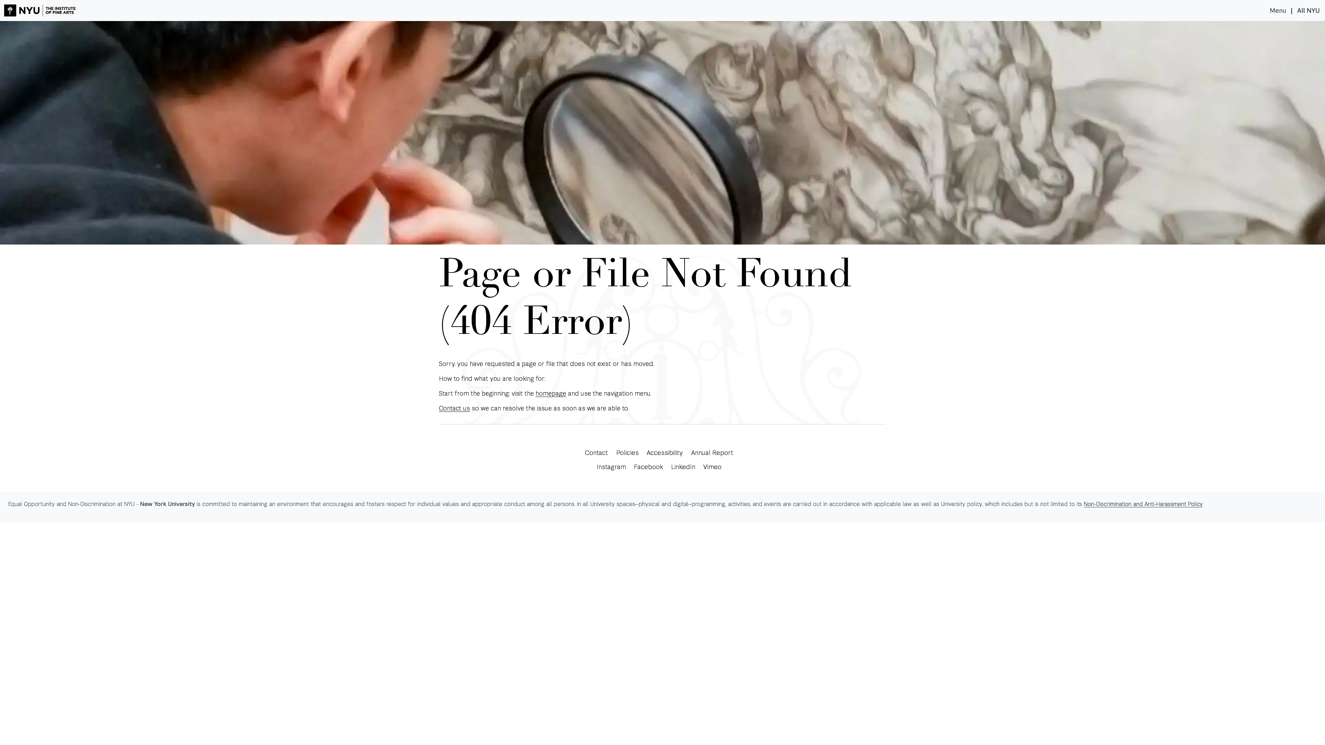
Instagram (611, 467)
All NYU (1308, 11)
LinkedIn (683, 467)
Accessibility (665, 453)
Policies (627, 453)
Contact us (454, 408)
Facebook (648, 467)
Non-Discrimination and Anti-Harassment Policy (1143, 504)
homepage (551, 393)
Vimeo (712, 467)
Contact (596, 453)
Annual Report (712, 453)
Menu (1278, 11)
